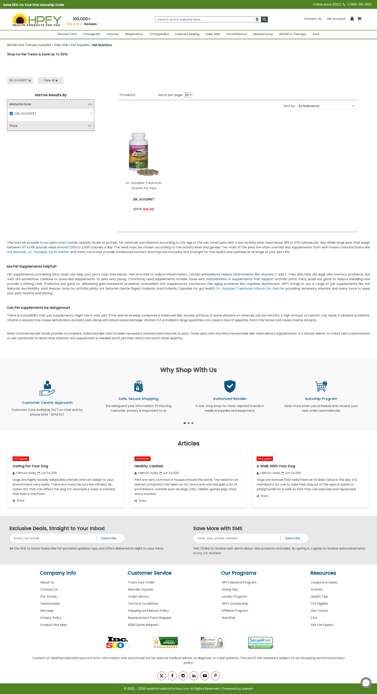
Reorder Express (140, 589)
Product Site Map (53, 625)
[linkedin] (193, 675)
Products (127, 95)
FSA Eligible (319, 603)
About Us (47, 582)
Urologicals (91, 34)
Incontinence (236, 34)
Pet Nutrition (142, 458)
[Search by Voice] (257, 19)
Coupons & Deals (324, 582)
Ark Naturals (16, 252)
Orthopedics (159, 34)
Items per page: (170, 95)
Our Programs (238, 573)
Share (21, 501)
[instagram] (183, 675)
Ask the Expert (322, 625)
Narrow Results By (51, 94)
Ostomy (112, 34)
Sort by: (289, 106)
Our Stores (48, 596)
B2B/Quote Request (143, 625)
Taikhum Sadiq (26, 473)
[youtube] (204, 675)
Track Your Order (141, 582)
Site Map (47, 610)
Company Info (58, 573)
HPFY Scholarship (235, 603)
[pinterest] (215, 675)
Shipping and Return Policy (148, 610)
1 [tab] (185, 423)
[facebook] (172, 675)
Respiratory (134, 34)
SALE (316, 34)
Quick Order (131, 219)
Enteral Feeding (187, 34)
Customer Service (150, 573)
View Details (157, 219)
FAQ (314, 617)
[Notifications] (352, 18)
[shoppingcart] (359, 18)
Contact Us (312, 18)
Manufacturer (20, 104)
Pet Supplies (21, 458)
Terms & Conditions (143, 603)
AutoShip (228, 617)
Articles (317, 589)
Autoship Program (321, 398)
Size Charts (319, 610)
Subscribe (108, 538)
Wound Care (67, 34)
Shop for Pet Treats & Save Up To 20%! (37, 54)
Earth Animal (59, 252)
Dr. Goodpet (37, 252)
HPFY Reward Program (239, 582)
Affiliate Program (235, 610)
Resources (323, 573)
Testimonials (50, 603)
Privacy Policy (50, 617)
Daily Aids (213, 34)
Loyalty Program (234, 596)
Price (13, 125)
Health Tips (319, 596)
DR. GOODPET (26, 113)
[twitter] (161, 675)
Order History (138, 596)
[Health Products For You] (36, 19)
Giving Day (230, 589)
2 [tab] (188, 423)
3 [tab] (192, 423)
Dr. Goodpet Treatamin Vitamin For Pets (247, 288)
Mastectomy (263, 34)
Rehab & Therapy (292, 34)
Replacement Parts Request (150, 617)
